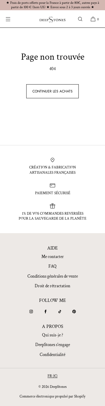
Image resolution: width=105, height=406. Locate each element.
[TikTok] (59, 311)
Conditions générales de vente (52, 276)
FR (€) (52, 376)
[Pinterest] (74, 311)
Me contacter (52, 256)
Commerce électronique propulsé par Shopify (52, 396)
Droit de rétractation (52, 286)
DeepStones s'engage (52, 344)
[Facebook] (45, 311)
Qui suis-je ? (52, 335)
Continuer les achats (52, 91)
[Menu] (13, 18)
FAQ (52, 266)
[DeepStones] (52, 19)
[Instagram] (31, 311)
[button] (80, 18)
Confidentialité (52, 354)
